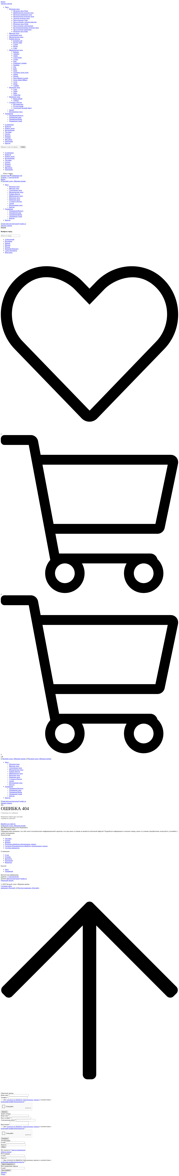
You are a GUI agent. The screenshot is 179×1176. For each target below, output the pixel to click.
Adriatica (16, 54)
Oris (14, 67)
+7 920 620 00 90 (13, 877)
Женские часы (14, 33)
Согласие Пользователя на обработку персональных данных (26, 846)
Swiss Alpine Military (20, 80)
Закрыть (4, 1172)
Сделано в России (15, 102)
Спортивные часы (15, 35)
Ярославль (8, 252)
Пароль (3, 1145)
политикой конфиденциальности (12, 1102)
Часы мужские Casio (20, 20)
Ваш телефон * (6, 1118)
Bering (15, 46)
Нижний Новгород (11, 249)
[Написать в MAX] (11, 175)
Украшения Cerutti (15, 121)
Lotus (15, 48)
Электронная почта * (8, 1120)
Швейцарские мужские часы (23, 13)
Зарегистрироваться (18, 1150)
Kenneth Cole (17, 41)
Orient (15, 91)
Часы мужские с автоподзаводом (24, 22)
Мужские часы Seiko (20, 31)
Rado (15, 69)
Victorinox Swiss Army (21, 72)
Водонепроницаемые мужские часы (26, 28)
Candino (16, 85)
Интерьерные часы (15, 112)
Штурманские (18, 104)
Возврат (8, 136)
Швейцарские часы (16, 50)
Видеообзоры (10, 130)
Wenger (15, 76)
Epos (15, 61)
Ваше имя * (5, 1095)
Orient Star (16, 95)
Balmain (16, 52)
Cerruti (15, 44)
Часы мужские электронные (23, 26)
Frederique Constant (20, 63)
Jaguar (15, 84)
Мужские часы (14, 9)
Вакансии (8, 862)
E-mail (3, 1142)
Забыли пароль (6, 1152)
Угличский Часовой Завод (22, 108)
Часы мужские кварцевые (22, 29)
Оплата (7, 134)
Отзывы (8, 138)
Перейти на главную (8, 824)
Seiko (15, 93)
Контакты (8, 859)
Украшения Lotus (15, 117)
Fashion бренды (14, 39)
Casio (15, 89)
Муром (7, 247)
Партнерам (9, 141)
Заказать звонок (6, 3)
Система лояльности (12, 848)
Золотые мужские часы (21, 18)
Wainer (15, 74)
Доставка (8, 132)
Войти (3, 2)
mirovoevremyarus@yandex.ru (16, 878)
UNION (16, 100)
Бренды (7, 143)
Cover (15, 82)
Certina (15, 59)
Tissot (15, 71)
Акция (11, 110)
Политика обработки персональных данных (20, 844)
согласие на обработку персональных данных (23, 1100)
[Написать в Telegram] (17, 175)
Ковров (3, 227)
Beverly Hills (17, 42)
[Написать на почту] (5, 175)
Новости (8, 126)
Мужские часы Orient (20, 24)
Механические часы (16, 37)
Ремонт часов (10, 128)
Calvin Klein (17, 57)
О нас (7, 855)
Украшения (9, 113)
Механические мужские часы (23, 16)
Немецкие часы (14, 97)
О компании (9, 124)
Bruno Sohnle (17, 99)
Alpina (15, 56)
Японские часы (14, 87)
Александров (9, 239)
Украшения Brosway (16, 115)
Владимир (8, 241)
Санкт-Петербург (11, 250)
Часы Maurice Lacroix (20, 78)
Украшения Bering (15, 119)
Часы (7, 7)
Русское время (18, 106)
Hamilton (16, 65)
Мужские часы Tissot (20, 11)
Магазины (8, 139)
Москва (7, 245)
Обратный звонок (7, 880)
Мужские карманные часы (22, 14)
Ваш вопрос (5, 1124)
